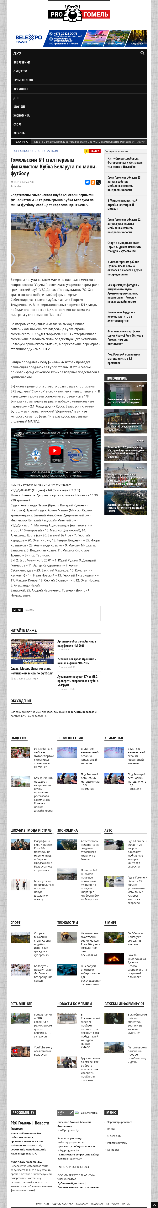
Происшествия (23, 80)
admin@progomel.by (69, 1158)
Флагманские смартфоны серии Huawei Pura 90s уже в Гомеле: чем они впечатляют (126, 337)
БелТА (17, 186)
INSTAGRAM (112, 1203)
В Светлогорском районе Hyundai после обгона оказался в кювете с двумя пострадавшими (125, 268)
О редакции (114, 1136)
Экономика (21, 115)
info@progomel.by (68, 1130)
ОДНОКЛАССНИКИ (62, 1203)
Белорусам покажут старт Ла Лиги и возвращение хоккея (43, 973)
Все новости (22, 151)
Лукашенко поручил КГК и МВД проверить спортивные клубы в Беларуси (77, 680)
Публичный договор (70, 1183)
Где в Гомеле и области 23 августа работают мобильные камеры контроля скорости (84, 141)
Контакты (113, 1149)
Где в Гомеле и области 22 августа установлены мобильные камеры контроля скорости (124, 226)
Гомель (29, 610)
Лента (17, 53)
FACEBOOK (82, 1203)
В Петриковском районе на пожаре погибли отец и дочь (137, 1053)
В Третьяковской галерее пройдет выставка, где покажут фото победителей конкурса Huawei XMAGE (91, 1031)
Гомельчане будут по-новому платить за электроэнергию (121, 316)
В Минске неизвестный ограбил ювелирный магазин (122, 204)
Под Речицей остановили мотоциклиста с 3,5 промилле (124, 358)
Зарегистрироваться (119, 1122)
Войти (111, 1129)
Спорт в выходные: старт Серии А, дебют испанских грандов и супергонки (124, 247)
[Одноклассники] (93, 182)
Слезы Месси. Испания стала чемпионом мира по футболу (32, 670)
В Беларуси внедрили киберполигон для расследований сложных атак (91, 975)
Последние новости (116, 151)
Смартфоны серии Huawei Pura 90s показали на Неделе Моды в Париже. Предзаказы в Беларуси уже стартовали (43, 855)
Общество (20, 71)
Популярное (117, 378)
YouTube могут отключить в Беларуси (44, 1051)
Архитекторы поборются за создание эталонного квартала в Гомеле (126, 508)
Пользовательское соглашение (78, 1187)
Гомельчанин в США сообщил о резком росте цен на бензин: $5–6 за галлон (43, 1025)
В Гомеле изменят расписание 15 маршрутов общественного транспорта (126, 426)
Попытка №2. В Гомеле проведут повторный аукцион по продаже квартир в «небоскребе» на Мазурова (126, 452)
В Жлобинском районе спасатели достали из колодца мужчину (137, 1023)
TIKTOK (126, 1203)
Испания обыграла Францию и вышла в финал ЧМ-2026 (77, 661)
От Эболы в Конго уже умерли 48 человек (135, 938)
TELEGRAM (97, 1203)
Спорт (17, 124)
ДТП (15, 98)
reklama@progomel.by (70, 1142)
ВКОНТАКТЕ (43, 1203)
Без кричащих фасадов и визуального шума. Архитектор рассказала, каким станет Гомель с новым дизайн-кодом (124, 293)
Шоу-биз (19, 107)
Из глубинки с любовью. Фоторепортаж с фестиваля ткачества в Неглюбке (125, 162)
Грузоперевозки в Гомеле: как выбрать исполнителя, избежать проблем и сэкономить (91, 1069)
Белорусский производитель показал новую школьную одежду (44, 890)
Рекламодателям (117, 1142)
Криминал (20, 89)
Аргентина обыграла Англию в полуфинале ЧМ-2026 (77, 643)
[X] (98, 182)
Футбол (52, 151)
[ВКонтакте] (87, 182)
